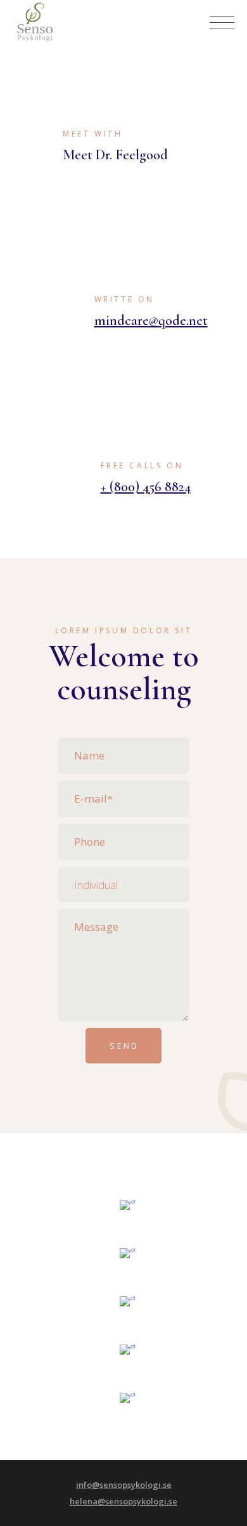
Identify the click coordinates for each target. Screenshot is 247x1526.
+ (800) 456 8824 (146, 486)
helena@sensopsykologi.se (123, 1501)
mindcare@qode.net (151, 320)
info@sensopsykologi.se (124, 1484)
